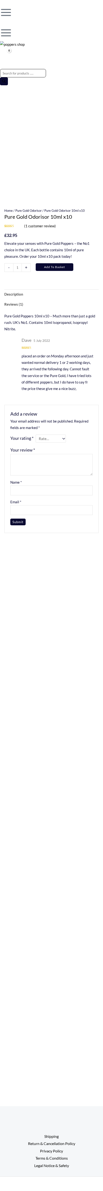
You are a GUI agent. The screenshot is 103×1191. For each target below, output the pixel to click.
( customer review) (40, 226)
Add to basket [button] (26, 636)
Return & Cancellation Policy (51, 1143)
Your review (22, 449)
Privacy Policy (51, 1151)
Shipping (51, 1136)
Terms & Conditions (51, 1158)
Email (15, 502)
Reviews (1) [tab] (13, 304)
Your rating (22, 438)
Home (8, 210)
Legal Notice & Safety (51, 1165)
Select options (76, 804)
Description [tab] (13, 294)
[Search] (4, 81)
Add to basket (54, 267)
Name (16, 482)
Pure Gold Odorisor (28, 210)
